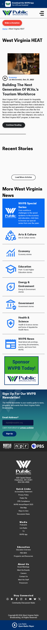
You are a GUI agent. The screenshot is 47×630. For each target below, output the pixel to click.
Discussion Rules (23, 514)
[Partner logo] (7, 446)
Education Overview (23, 550)
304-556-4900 (23, 482)
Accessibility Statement (23, 492)
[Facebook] (17, 599)
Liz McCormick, (16, 80)
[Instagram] (21, 599)
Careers (23, 573)
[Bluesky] (35, 599)
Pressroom (23, 583)
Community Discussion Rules (23, 603)
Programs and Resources (23, 556)
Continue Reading (13, 125)
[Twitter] (39, 599)
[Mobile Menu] (42, 13)
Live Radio (23, 528)
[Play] (5, 78)
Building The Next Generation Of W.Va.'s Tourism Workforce (20, 89)
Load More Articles (23, 177)
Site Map (23, 508)
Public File (23, 498)
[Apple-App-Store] (7, 599)
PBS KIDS (23, 553)
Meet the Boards (23, 570)
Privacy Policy (23, 495)
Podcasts (23, 525)
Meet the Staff (23, 580)
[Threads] (26, 599)
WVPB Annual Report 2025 (23, 505)
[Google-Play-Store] (12, 599)
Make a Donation (12, 23)
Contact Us (23, 577)
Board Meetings (23, 567)
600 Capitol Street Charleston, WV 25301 (23, 479)
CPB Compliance (23, 501)
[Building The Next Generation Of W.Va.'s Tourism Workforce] (23, 63)
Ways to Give (23, 511)
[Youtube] (30, 599)
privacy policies (26, 428)
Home (4, 29)
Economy (13, 77)
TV (23, 531)
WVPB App (23, 534)
